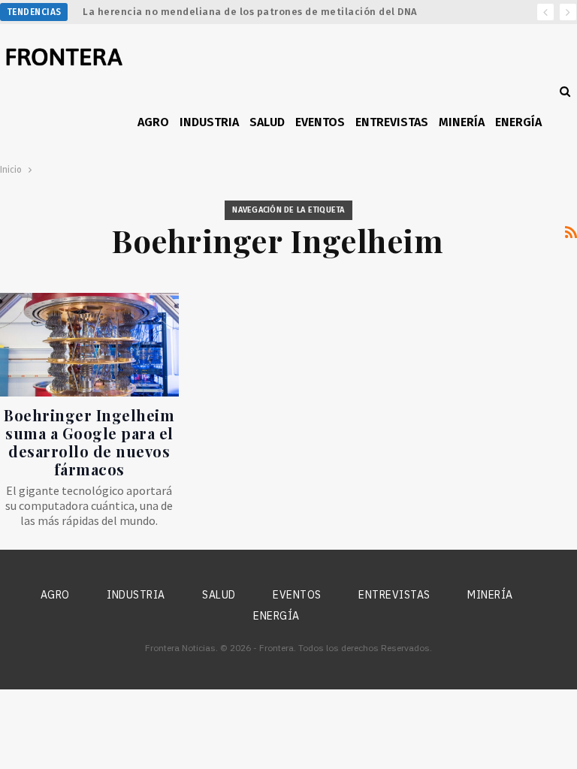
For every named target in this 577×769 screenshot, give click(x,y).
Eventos (320, 122)
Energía (518, 122)
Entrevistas (391, 122)
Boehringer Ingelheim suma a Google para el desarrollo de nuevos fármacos (89, 442)
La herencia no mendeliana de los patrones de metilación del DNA (250, 11)
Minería (462, 122)
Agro (153, 122)
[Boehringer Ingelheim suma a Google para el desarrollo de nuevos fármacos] (89, 345)
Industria (209, 122)
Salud (267, 122)
